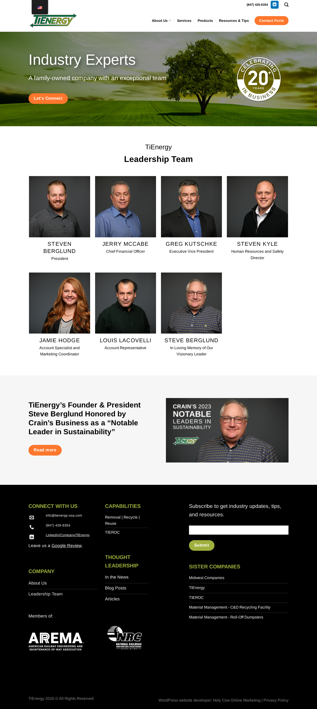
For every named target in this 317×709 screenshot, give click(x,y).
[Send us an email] (31, 517)
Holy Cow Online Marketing (237, 700)
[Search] (286, 4)
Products (205, 21)
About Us (160, 21)
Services (184, 21)
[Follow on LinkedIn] (275, 5)
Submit (201, 545)
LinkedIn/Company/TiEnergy (68, 535)
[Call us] (31, 527)
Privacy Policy (276, 700)
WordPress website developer (184, 700)
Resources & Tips (234, 21)
